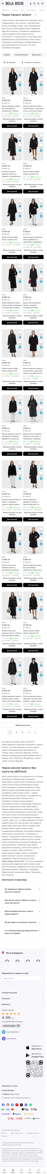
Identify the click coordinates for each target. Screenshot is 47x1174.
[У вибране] (20, 72)
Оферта (4, 1136)
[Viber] (26, 1104)
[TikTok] (21, 1104)
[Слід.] (35, 732)
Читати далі (35, 1161)
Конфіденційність (33, 1133)
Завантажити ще (22, 725)
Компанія (6, 998)
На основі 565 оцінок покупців (12, 1021)
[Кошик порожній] (42, 3)
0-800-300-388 (8, 1090)
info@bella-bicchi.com (10, 1094)
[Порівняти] (20, 82)
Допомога (6, 1004)
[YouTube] (17, 1104)
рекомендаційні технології (11, 1145)
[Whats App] (30, 1104)
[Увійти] (38, 3)
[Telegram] (12, 1104)
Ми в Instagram (14, 953)
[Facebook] (3, 1104)
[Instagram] (7, 1104)
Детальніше (12, 126)
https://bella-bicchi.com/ (13, 861)
